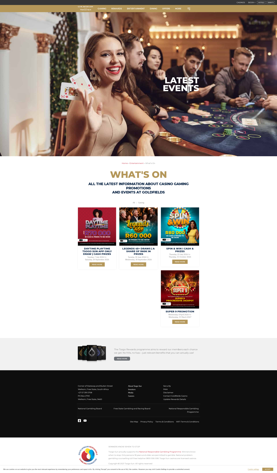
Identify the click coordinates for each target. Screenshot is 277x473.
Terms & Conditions (164, 422)
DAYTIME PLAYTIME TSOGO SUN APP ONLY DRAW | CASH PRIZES (97, 251)
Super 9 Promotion (180, 311)
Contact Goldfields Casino (175, 396)
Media (130, 392)
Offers (166, 8)
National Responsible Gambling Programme (160, 452)
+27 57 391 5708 (85, 392)
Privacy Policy (146, 422)
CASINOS (241, 2)
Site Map (134, 422)
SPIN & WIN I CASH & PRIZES (180, 250)
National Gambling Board (90, 409)
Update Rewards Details (174, 399)
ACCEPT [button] (268, 469)
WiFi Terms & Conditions (187, 422)
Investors (131, 389)
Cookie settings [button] (253, 469)
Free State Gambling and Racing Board (132, 409)
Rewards (116, 8)
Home (125, 163)
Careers (131, 396)
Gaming (102, 8)
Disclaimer (168, 392)
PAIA (165, 389)
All (134, 202)
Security (167, 386)
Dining (153, 8)
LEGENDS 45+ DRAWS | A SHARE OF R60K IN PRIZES (138, 251)
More (178, 8)
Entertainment (136, 8)
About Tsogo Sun (135, 386)
